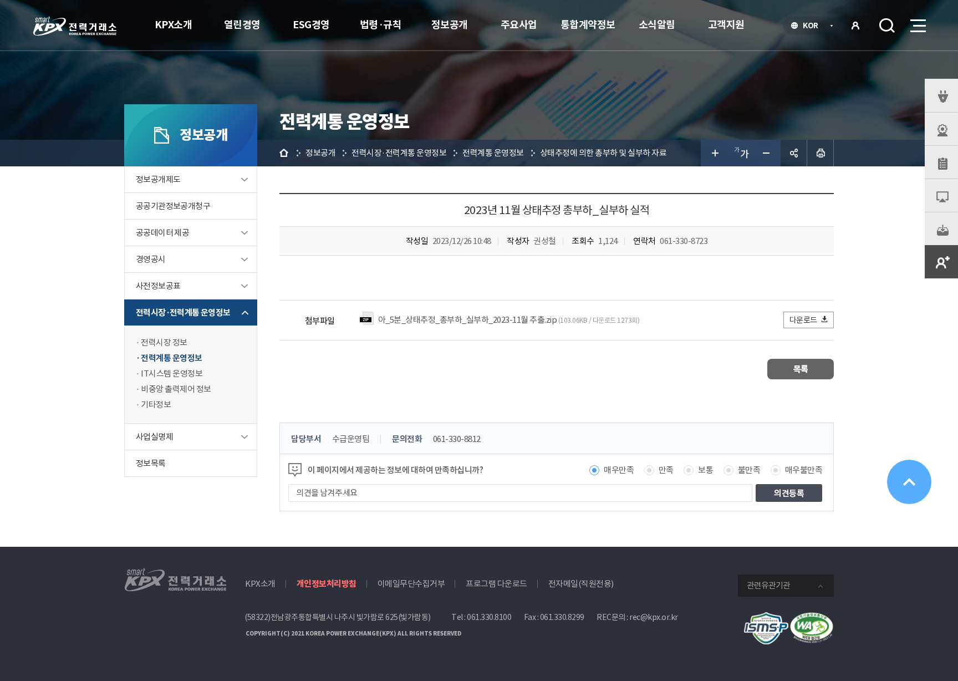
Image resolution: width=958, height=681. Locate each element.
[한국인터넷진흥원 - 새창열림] (766, 618)
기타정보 (156, 404)
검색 (887, 25)
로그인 (855, 25)
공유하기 (794, 153)
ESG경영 (311, 24)
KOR (813, 26)
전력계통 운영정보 (171, 358)
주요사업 (519, 24)
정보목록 (151, 463)
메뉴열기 (917, 25)
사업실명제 (154, 436)
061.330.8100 (489, 617)
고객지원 (726, 24)
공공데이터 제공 (162, 232)
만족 (666, 470)
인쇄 (820, 153)
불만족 (749, 470)
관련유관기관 (768, 585)
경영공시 (151, 259)
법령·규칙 (381, 24)
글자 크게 (714, 153)
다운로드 (803, 320)
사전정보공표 (158, 286)
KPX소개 (173, 24)
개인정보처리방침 (326, 583)
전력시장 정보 (164, 342)
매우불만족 (804, 470)
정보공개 (449, 24)
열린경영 (242, 24)
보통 (705, 470)
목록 (800, 369)
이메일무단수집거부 (411, 583)
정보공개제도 (158, 179)
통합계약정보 (587, 24)
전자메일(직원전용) (581, 583)
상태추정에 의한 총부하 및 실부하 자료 (603, 153)
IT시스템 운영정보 (171, 373)
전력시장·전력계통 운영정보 (183, 312)
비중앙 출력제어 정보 (176, 389)
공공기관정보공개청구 (173, 206)
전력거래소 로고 (74, 26)
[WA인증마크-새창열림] (811, 618)
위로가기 (909, 482)
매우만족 (619, 470)
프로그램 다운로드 (496, 583)
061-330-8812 (457, 439)
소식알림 (657, 24)
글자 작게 (767, 153)
